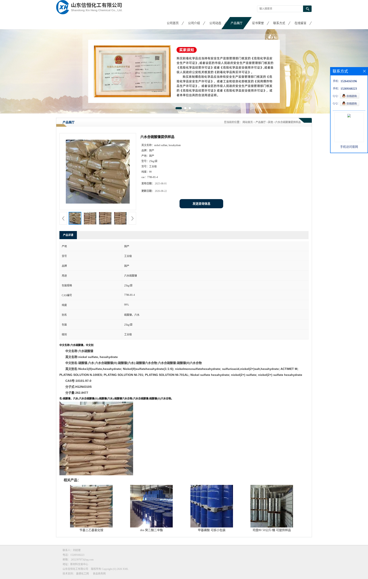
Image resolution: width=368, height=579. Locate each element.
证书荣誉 (258, 23)
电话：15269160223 (73, 554)
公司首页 (173, 23)
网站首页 (248, 122)
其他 (270, 122)
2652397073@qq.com (82, 559)
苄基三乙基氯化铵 (91, 530)
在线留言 (300, 23)
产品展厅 (237, 23)
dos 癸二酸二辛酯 (151, 530)
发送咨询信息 (201, 203)
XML (125, 569)
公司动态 (215, 23)
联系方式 (279, 23)
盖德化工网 (82, 573)
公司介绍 (194, 23)
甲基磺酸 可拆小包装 (212, 530)
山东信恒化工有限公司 (75, 569)
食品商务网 (99, 573)
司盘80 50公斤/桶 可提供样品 (272, 530)
